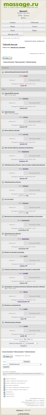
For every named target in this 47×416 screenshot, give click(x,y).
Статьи (34, 26)
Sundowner (25, 151)
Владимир (22, 47)
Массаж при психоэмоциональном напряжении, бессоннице (23, 216)
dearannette (25, 239)
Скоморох (22, 283)
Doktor (22, 318)
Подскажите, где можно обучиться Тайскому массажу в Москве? (24, 286)
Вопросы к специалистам (12, 305)
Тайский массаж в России (12, 182)
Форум (12, 26)
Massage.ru (19, 410)
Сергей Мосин (22, 230)
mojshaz (25, 117)
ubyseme (25, 168)
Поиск (27, 15)
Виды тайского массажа (12, 130)
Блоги (12, 30)
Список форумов (8, 62)
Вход (24, 18)
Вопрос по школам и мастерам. (14, 252)
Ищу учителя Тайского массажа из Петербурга (18, 147)
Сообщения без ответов (30, 41)
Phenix (26, 292)
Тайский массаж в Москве (12, 233)
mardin (25, 76)
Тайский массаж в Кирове (12, 322)
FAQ (21, 15)
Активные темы (40, 41)
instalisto (22, 265)
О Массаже (34, 22)
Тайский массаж (10, 44)
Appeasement (25, 220)
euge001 (25, 273)
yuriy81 (25, 326)
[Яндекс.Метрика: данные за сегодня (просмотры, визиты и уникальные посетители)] (23, 414)
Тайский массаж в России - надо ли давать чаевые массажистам (24, 164)
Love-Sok (25, 134)
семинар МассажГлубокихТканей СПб (16, 72)
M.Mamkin (25, 98)
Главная (12, 22)
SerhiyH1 (22, 144)
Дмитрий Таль (15, 47)
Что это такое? (9, 199)
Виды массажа (20, 62)
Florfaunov (26, 203)
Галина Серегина (22, 301)
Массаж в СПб (13, 34)
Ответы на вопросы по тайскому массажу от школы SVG (22, 269)
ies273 (25, 256)
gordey (25, 309)
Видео (34, 30)
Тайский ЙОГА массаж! (11, 93)
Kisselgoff (22, 108)
